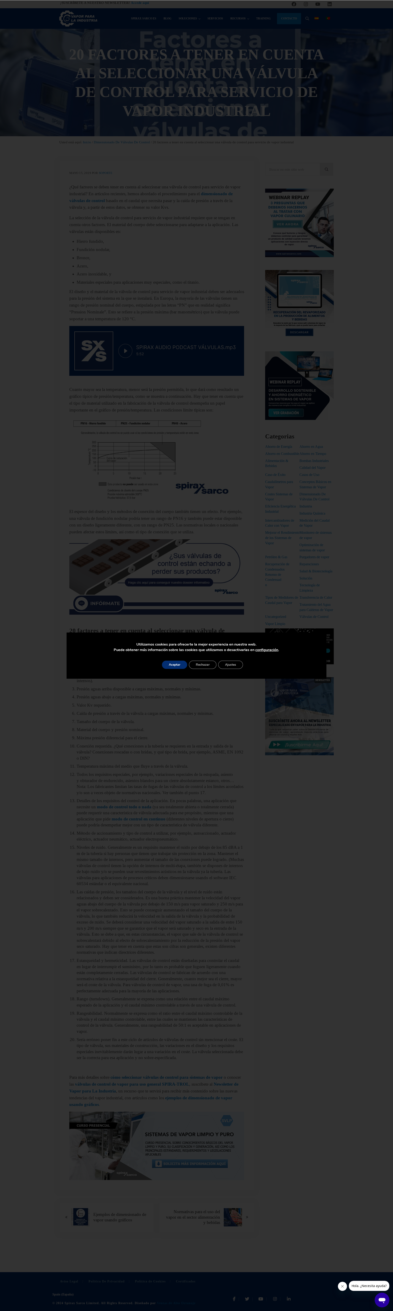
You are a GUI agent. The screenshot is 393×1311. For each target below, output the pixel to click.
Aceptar (174, 664)
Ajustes (230, 664)
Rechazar (203, 664)
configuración (266, 649)
